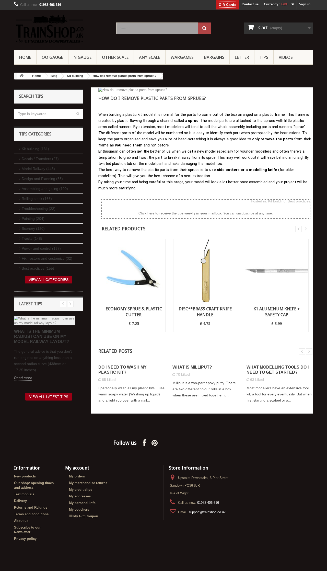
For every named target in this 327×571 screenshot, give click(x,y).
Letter (242, 57)
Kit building (75, 76)
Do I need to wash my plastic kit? (122, 369)
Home (25, 57)
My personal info (82, 503)
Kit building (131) (35, 149)
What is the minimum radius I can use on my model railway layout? (41, 336)
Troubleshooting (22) (38, 209)
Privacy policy (25, 539)
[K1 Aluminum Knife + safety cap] (276, 270)
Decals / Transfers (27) (40, 159)
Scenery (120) (33, 228)
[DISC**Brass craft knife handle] (205, 270)
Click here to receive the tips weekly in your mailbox (179, 213)
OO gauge (52, 57)
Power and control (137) (41, 248)
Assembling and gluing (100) (45, 189)
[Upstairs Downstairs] (61, 29)
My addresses (80, 496)
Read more (23, 378)
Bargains (214, 57)
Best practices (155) (38, 268)
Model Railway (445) (38, 169)
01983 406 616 (208, 503)
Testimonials (24, 494)
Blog (54, 76)
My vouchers (79, 509)
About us (21, 521)
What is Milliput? (192, 367)
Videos (286, 57)
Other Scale (115, 57)
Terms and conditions (31, 514)
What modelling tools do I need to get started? (278, 369)
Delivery (20, 501)
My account (77, 468)
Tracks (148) (32, 238)
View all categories (48, 280)
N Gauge (82, 57)
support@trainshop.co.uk (207, 512)
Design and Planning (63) (42, 179)
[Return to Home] (21, 76)
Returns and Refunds (30, 507)
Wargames (182, 57)
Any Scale (149, 57)
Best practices (299, 201)
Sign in (304, 4)
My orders (77, 476)
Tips (264, 57)
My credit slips (80, 490)
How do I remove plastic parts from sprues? (124, 76)
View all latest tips (48, 397)
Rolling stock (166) (37, 199)
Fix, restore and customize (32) (47, 258)
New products (25, 476)
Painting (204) (33, 218)
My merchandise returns (88, 483)
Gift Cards (227, 5)
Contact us (250, 4)
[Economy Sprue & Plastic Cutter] (133, 270)
